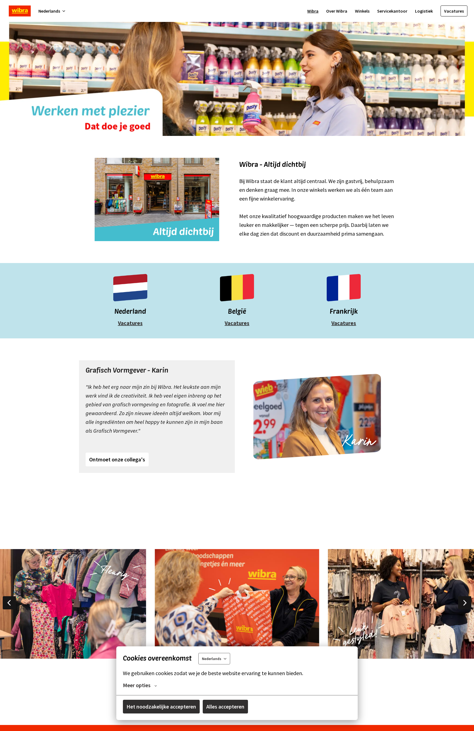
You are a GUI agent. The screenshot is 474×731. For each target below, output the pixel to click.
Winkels (362, 11)
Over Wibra (336, 11)
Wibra (312, 11)
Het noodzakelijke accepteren (161, 706)
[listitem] (236, 604)
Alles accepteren (225, 706)
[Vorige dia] (9, 602)
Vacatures (454, 11)
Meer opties (137, 685)
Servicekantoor (392, 11)
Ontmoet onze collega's (117, 459)
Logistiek (424, 11)
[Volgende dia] (464, 602)
